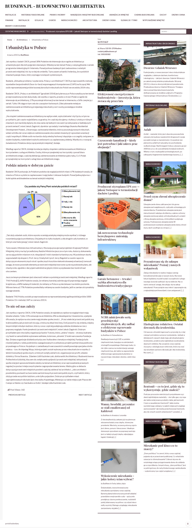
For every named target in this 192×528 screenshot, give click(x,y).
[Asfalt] (165, 125)
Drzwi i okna (178, 15)
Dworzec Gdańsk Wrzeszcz (160, 68)
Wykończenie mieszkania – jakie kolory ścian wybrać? (117, 477)
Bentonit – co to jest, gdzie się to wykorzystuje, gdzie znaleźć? (164, 388)
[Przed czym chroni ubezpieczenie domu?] (165, 192)
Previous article (17, 395)
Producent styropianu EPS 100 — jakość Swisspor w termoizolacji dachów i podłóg (118, 190)
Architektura (90, 20)
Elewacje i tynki (129, 20)
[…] (180, 96)
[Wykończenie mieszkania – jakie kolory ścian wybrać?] (119, 471)
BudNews (25, 55)
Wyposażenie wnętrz (154, 20)
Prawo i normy (57, 15)
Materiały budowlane (32, 15)
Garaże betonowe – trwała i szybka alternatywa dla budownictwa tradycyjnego (115, 282)
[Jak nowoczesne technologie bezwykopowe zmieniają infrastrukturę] (119, 228)
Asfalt (147, 129)
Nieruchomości (69, 20)
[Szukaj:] (173, 31)
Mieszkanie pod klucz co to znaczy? (161, 447)
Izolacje (39, 20)
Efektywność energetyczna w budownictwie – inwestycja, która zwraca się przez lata (119, 97)
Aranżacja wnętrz (119, 15)
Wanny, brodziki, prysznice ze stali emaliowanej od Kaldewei (118, 407)
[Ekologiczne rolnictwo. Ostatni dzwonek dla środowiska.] (165, 320)
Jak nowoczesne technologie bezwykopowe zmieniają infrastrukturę (115, 236)
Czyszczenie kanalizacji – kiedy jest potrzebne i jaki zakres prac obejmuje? (118, 144)
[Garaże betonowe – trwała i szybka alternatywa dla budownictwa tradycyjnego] (119, 274)
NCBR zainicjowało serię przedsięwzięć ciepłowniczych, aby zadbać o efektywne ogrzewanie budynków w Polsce (118, 324)
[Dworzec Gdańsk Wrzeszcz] (165, 63)
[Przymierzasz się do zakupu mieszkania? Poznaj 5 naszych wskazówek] (165, 257)
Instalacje (10, 15)
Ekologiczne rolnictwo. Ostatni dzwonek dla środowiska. (163, 325)
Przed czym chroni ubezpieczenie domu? (165, 198)
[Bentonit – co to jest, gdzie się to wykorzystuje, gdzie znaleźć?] (165, 382)
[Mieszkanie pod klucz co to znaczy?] (165, 441)
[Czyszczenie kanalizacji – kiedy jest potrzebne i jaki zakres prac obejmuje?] (119, 136)
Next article (85, 395)
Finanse (9, 20)
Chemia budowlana (144, 15)
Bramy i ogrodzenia (15, 26)
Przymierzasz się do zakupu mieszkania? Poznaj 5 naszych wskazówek (162, 265)
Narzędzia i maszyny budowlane (87, 15)
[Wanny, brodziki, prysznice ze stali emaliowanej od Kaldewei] (119, 399)
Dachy (163, 15)
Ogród (52, 20)
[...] (102, 360)
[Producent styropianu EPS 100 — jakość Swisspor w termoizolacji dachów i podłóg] (119, 182)
